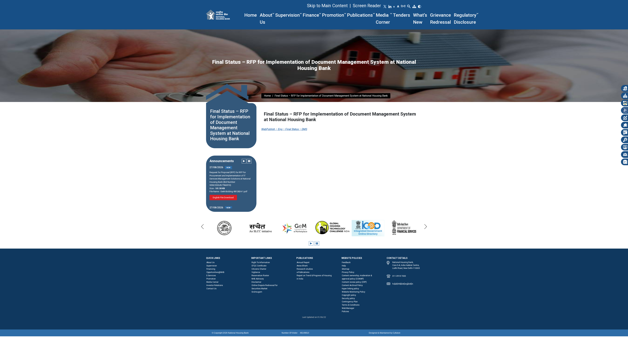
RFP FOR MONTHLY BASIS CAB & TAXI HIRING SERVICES (230, 174)
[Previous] (202, 226)
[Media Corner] (391, 14)
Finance (311, 15)
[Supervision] (301, 14)
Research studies (305, 269)
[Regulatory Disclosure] (477, 14)
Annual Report (303, 262)
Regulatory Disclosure (465, 18)
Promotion (333, 15)
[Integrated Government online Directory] (332, 228)
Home (250, 15)
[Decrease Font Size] (394, 6)
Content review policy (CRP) (354, 282)
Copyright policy (349, 295)
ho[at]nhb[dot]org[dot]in (402, 284)
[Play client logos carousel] (311, 243)
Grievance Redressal (440, 18)
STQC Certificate (259, 266)
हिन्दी (403, 6)
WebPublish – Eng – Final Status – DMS (284, 129)
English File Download (223, 188)
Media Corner (383, 18)
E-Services (211, 275)
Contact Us (211, 288)
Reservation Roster (260, 275)
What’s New (420, 18)
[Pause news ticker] (249, 161)
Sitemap (345, 269)
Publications (360, 15)
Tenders (401, 15)
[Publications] (374, 14)
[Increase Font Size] (398, 6)
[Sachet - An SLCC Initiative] (224, 227)
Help (344, 266)
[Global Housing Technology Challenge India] (296, 227)
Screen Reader (367, 5)
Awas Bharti (302, 266)
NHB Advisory (258, 279)
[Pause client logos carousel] (316, 243)
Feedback (346, 262)
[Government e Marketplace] (260, 227)
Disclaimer (256, 282)
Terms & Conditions (350, 305)
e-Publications (303, 272)
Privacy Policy (348, 272)
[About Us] (273, 14)
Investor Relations (214, 285)
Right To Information (261, 262)
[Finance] (320, 14)
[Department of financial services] (368, 227)
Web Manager (348, 308)
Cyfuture (396, 333)
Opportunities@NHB (215, 272)
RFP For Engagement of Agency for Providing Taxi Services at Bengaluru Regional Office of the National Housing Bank (230, 206)
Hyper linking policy (350, 288)
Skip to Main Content (327, 5)
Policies (345, 311)
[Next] (425, 226)
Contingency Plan (350, 302)
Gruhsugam (257, 292)
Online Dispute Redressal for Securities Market (265, 287)
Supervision (287, 15)
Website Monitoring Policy (353, 292)
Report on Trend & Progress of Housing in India (314, 277)
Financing (210, 269)
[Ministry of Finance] (404, 227)
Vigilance (256, 272)
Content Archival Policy (352, 285)
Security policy (348, 298)
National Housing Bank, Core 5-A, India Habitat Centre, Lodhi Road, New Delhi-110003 (406, 265)
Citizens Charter (259, 269)
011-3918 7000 (399, 276)
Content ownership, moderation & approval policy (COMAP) (357, 277)
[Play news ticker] (244, 161)
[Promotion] (345, 14)
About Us (266, 18)
